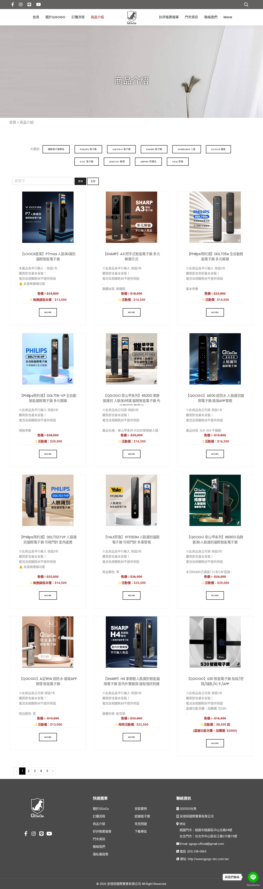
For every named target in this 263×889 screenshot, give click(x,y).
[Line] (41, 834)
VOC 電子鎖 (86, 161)
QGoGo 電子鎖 (121, 149)
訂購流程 (78, 17)
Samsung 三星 (187, 149)
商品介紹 (97, 17)
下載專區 (141, 831)
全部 (93, 181)
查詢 (80, 181)
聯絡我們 (210, 17)
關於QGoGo (55, 17)
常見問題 (141, 824)
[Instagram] (21, 4)
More (228, 17)
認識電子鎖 (142, 816)
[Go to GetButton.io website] (253, 885)
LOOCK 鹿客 (218, 149)
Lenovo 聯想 (117, 161)
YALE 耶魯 (177, 161)
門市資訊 (191, 17)
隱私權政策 (100, 854)
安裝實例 (141, 809)
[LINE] (29, 4)
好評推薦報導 (169, 17)
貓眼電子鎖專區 (56, 149)
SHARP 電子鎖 (154, 149)
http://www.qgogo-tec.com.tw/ (208, 859)
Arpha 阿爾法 (148, 161)
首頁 (36, 17)
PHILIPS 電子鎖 (88, 149)
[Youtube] (38, 4)
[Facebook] (12, 4)
